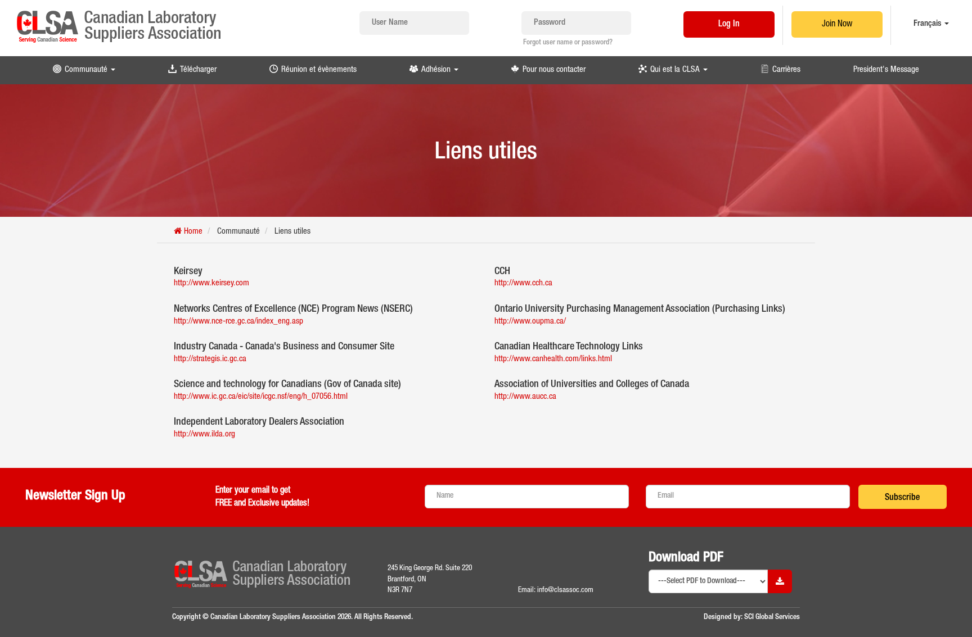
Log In (729, 24)
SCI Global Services (772, 617)
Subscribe (902, 498)
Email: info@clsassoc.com (555, 590)
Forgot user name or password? (568, 43)
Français (928, 24)
